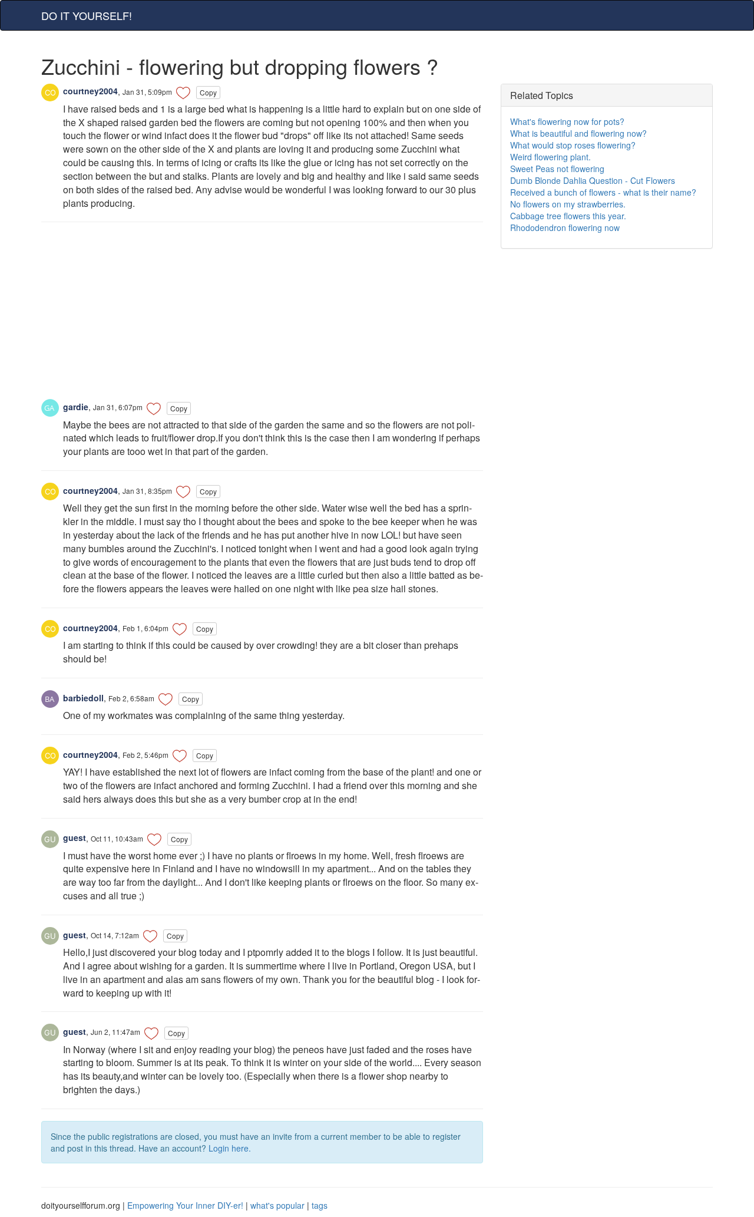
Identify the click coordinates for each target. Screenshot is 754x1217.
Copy (208, 92)
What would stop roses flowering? (573, 145)
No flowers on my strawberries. (568, 204)
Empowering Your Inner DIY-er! (185, 1205)
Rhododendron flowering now (565, 227)
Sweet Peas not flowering (557, 168)
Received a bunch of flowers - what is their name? (603, 192)
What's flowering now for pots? (567, 121)
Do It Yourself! (86, 15)
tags (320, 1205)
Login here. (230, 1148)
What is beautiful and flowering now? (578, 133)
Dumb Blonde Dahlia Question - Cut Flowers (592, 180)
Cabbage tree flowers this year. (568, 216)
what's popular (277, 1205)
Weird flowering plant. (550, 157)
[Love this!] (183, 92)
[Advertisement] (262, 316)
